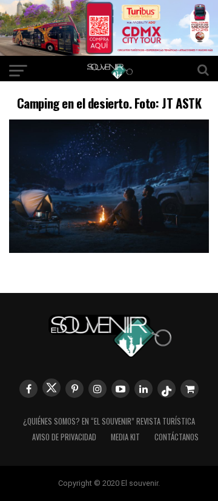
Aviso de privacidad (64, 437)
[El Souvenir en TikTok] (166, 389)
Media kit (125, 437)
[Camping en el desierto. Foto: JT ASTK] (109, 249)
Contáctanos (176, 437)
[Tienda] (189, 389)
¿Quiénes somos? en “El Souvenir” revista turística (109, 421)
